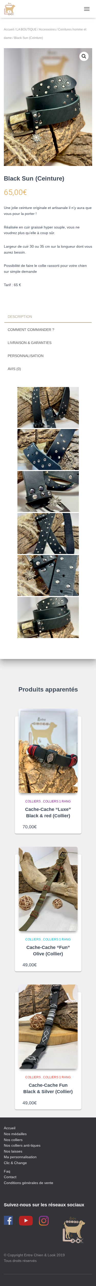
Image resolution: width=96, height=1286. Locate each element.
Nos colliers (13, 1140)
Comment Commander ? (31, 330)
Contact (10, 1177)
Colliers (33, 801)
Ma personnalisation (20, 1157)
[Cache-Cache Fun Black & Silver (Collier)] (48, 1027)
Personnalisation (26, 356)
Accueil (9, 29)
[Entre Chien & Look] (11, 9)
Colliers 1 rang (57, 801)
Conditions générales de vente (28, 1183)
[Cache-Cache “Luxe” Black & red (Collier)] (48, 751)
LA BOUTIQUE (26, 29)
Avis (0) (14, 369)
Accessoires (47, 29)
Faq (7, 1171)
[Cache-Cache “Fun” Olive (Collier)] (48, 889)
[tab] (48, 317)
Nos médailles (15, 1134)
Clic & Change (15, 1163)
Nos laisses (13, 1151)
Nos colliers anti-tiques (22, 1145)
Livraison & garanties (29, 343)
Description (20, 317)
